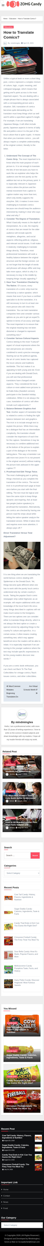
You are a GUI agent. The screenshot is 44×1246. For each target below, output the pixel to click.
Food (5, 1208)
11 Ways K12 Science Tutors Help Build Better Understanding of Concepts (22, 798)
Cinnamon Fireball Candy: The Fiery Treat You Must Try (21, 1107)
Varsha (12, 774)
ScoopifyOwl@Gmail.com (29, 1242)
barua (12, 801)
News (5, 1202)
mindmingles (15, 43)
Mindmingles (33, 1239)
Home (5, 1190)
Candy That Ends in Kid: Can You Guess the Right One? (20, 1081)
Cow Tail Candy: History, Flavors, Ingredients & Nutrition (18, 1029)
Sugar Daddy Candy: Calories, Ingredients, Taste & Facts (21, 1056)
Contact (6, 1196)
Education (8, 27)
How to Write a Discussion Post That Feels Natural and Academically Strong (21, 824)
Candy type (12, 1023)
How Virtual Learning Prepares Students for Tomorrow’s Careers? (21, 771)
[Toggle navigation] (3, 5)
